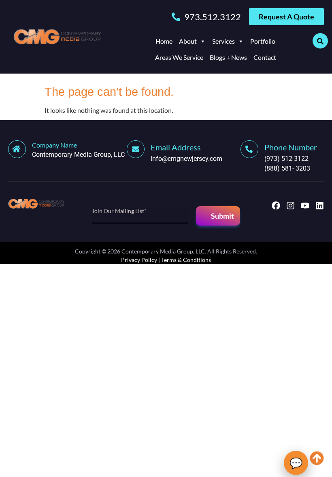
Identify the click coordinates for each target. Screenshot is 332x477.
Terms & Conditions (186, 259)
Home (163, 41)
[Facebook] (276, 205)
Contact (264, 57)
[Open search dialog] (320, 41)
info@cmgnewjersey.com (186, 159)
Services (223, 41)
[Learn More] (139, 149)
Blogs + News (228, 57)
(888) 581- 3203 (287, 168)
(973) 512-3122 (286, 159)
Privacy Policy (139, 259)
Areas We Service (179, 57)
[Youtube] (305, 205)
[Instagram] (290, 205)
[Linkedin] (319, 205)
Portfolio (262, 41)
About (188, 41)
